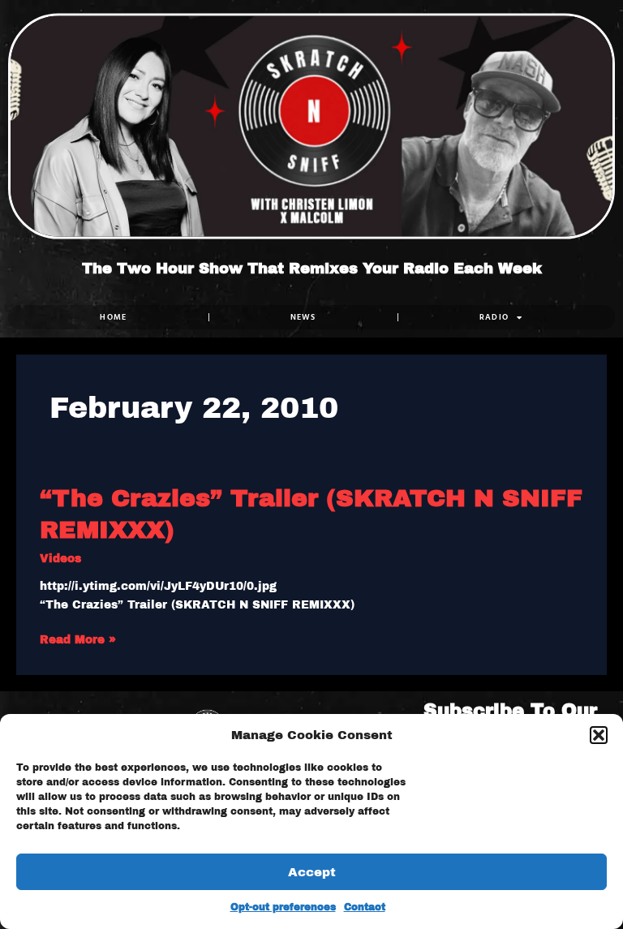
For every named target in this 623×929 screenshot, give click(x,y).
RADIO (494, 317)
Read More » (78, 638)
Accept (312, 872)
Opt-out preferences (283, 907)
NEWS (303, 317)
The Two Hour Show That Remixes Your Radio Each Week (312, 269)
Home (113, 317)
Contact (364, 907)
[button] (599, 735)
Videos (60, 559)
